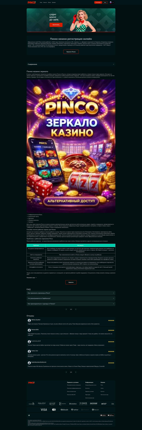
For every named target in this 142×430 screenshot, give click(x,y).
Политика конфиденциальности (74, 388)
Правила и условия (72, 382)
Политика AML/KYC (71, 394)
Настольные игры (104, 394)
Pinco (102, 385)
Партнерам (87, 394)
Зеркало (71, 282)
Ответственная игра (71, 391)
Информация (89, 382)
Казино (103, 382)
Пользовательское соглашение (74, 385)
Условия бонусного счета (90, 385)
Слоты (102, 388)
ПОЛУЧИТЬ (56, 25)
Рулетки (102, 391)
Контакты (87, 388)
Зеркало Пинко (71, 51)
